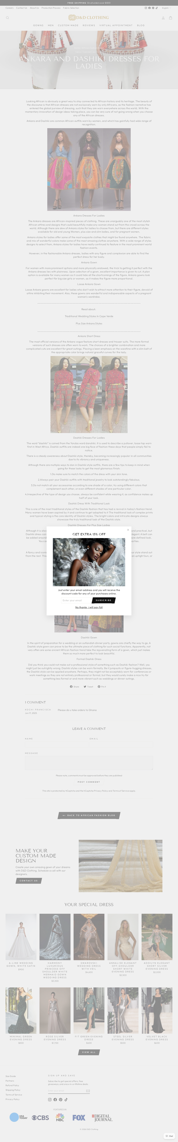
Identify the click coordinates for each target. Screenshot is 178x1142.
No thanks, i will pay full (89, 607)
